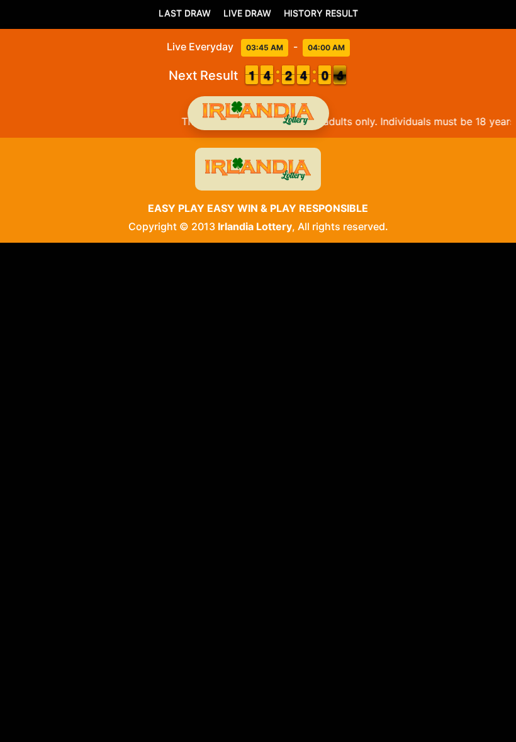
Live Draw (247, 13)
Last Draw (185, 13)
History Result (321, 13)
